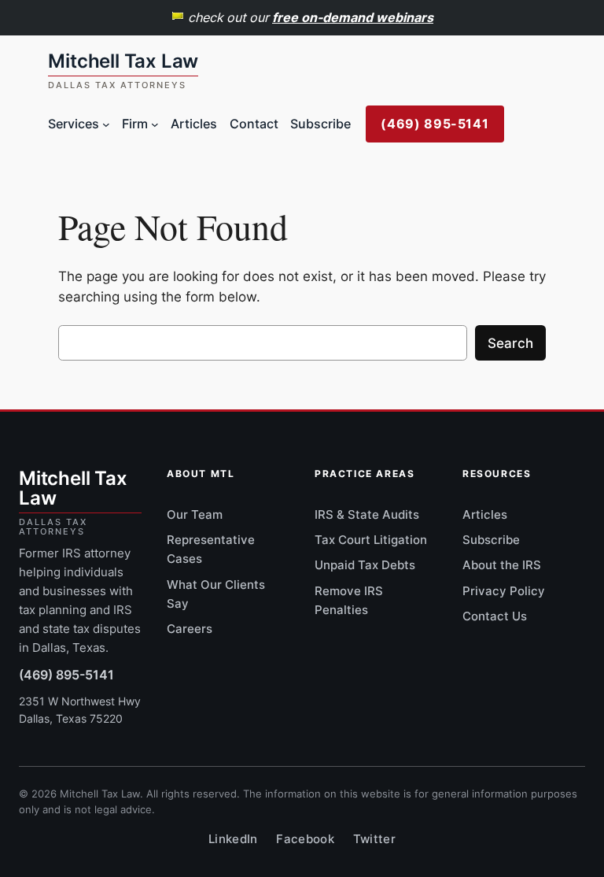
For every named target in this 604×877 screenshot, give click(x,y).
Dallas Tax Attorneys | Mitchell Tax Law (123, 71)
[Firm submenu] (155, 124)
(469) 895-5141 (434, 123)
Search (510, 343)
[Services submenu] (106, 124)
